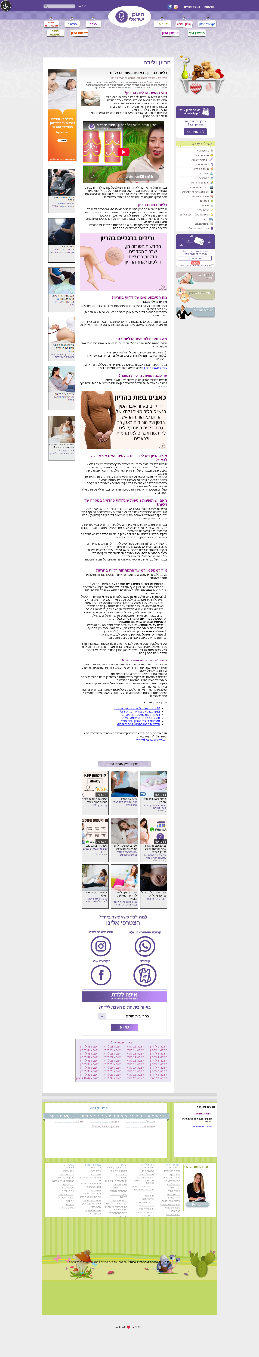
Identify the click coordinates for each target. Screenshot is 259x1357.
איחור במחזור (173, 1197)
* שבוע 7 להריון (158, 1067)
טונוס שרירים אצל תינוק (116, 1181)
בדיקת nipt (174, 1174)
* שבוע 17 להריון (135, 1067)
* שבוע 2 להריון (158, 1050)
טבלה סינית (174, 1187)
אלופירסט (69, 1167)
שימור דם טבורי (172, 1207)
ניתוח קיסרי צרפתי (92, 1193)
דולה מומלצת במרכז (91, 1183)
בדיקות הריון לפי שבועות (142, 1186)
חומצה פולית (174, 1191)
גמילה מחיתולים (66, 1174)
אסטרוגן (79, 1121)
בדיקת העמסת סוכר (144, 1202)
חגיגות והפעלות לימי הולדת (194, 214)
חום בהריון (96, 1174)
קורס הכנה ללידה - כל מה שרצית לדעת (153, 894)
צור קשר (70, 1201)
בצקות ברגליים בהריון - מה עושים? (139, 711)
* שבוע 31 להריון (89, 1046)
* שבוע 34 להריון (89, 1057)
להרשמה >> (195, 131)
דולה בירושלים (94, 1187)
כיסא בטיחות (121, 1174)
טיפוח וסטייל (68, 1191)
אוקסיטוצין (113, 1121)
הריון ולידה (157, 62)
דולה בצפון (96, 1190)
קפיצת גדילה (121, 1177)
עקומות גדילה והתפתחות (195, 191)
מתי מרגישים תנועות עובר (144, 1191)
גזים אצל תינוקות (119, 1171)
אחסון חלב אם (120, 1184)
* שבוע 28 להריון (112, 1071)
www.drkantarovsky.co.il (151, 739)
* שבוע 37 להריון (89, 1067)
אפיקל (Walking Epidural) (105, 1126)
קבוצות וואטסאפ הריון (90, 1197)
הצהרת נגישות (76, 1262)
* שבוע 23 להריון (112, 1053)
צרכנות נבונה (202, 223)
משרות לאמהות (200, 196)
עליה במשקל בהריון (155, 367)
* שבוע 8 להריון (158, 1071)
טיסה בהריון (68, 1171)
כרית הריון (175, 1211)
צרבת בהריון (148, 1215)
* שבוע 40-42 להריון (87, 1078)
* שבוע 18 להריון (135, 1071)
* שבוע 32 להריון (89, 1050)
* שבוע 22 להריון (112, 1050)
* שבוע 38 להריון (89, 1071)
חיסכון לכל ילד (67, 1187)
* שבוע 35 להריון (89, 1060)
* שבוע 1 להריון (158, 1046)
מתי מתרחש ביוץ (172, 1181)
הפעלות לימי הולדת (65, 1197)
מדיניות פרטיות (109, 1262)
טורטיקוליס (122, 1216)
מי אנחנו (70, 1204)
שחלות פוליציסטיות (171, 1201)
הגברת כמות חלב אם (116, 1203)
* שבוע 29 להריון (112, 1074)
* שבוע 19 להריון (135, 1074)
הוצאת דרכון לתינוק (91, 1203)
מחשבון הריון (202, 150)
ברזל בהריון (95, 1171)
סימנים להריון (173, 1184)
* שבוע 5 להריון (158, 1060)
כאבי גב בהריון (129, 798)
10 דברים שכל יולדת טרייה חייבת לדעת (137, 708)
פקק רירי (149, 1195)
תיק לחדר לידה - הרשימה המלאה (140, 717)
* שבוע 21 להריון (112, 1046)
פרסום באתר (68, 1207)
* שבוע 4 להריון (158, 1057)
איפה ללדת (202, 173)
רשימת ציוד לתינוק (145, 1212)
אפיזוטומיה (149, 1126)
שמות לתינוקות (199, 159)
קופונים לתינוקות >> (202, 1126)
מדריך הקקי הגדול (65, 1177)
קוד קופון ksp (68, 1184)
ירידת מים (96, 1167)
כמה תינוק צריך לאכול (116, 1167)
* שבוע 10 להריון (158, 1078)
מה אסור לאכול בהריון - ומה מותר (140, 721)
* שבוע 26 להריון (112, 1064)
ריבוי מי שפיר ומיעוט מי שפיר (90, 1179)
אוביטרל (150, 1121)
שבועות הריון (202, 155)
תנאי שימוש (92, 1262)
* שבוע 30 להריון (112, 1078)
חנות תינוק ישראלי (92, 1200)
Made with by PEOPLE (130, 1327)
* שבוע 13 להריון (135, 1053)
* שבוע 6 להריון (158, 1064)
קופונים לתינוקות (66, 1194)
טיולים (204, 219)
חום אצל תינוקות (93, 1210)
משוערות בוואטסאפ (96, 845)
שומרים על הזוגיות (199, 182)
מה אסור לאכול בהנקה (63, 1181)
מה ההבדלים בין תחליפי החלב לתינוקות (115, 1208)
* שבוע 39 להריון (89, 1074)
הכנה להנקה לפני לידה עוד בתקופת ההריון (127, 895)
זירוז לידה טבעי (146, 1205)
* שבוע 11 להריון (135, 1046)
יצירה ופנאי (203, 210)
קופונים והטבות (201, 164)
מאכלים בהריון (201, 168)
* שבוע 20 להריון (135, 1078)
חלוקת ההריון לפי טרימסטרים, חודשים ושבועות (144, 1180)
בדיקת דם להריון (172, 1171)
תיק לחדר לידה (146, 1209)
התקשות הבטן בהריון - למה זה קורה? (138, 724)
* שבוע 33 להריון (89, 1053)
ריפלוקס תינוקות (119, 1200)
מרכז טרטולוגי (173, 1194)
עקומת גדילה (94, 1213)
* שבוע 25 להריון (112, 1060)
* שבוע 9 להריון (158, 1074)
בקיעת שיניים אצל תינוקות (118, 1195)
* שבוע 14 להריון (135, 1057)
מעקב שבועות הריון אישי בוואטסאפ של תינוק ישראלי (155, 848)
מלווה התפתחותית (118, 1213)
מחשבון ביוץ (203, 178)
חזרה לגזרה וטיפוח (198, 187)
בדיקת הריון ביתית (171, 1177)
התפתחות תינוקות (118, 1191)
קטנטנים (204, 200)
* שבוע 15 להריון (135, 1060)
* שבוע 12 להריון (135, 1050)
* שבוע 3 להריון (158, 1053)
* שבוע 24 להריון (112, 1057)
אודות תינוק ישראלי (199, 228)
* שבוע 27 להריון (112, 1067)
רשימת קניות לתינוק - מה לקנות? (141, 714)
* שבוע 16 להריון (135, 1064)
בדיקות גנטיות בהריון (170, 1204)
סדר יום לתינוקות (119, 1187)
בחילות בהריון (147, 1199)
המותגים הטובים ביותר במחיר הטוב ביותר (94, 800)
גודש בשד (96, 1207)
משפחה (205, 205)
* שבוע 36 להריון (89, 1064)
